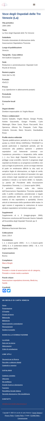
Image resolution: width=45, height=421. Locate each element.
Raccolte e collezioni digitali (11, 362)
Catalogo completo (8, 376)
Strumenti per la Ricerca (10, 359)
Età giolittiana (6, 382)
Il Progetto (5, 311)
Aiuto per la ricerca (8, 343)
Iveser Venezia (37, 413)
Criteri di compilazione (9, 349)
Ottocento (5, 379)
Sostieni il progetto (8, 330)
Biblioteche (6, 320)
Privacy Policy (9, 415)
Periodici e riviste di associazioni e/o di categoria (21, 270)
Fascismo (5, 388)
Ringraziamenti (7, 327)
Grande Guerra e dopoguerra (12, 385)
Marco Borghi (7, 263)
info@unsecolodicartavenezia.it (14, 404)
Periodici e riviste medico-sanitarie (15, 273)
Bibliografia (6, 317)
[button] (34, 4)
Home (4, 305)
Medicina (33, 280)
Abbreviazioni (6, 346)
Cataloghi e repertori (9, 365)
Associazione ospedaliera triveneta (15, 280)
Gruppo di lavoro (8, 314)
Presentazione (7, 308)
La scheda (5, 340)
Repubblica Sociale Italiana (11, 391)
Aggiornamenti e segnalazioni (12, 324)
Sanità (4, 283)
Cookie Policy (19, 415)
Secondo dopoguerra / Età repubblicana (16, 394)
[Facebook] (38, 4)
